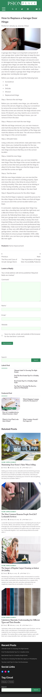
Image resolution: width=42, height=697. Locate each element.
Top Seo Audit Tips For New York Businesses (14, 662)
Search (4, 357)
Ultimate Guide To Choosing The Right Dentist (25, 371)
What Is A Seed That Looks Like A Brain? (10, 420)
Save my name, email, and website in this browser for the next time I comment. (22, 335)
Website (4, 325)
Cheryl (26, 26)
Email (3, 315)
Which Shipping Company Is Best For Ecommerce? (31, 400)
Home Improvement (16, 246)
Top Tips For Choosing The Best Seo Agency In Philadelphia (25, 387)
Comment (5, 280)
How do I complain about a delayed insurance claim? (10, 413)
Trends (11, 682)
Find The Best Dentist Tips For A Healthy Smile (26, 376)
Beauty (4, 682)
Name (4, 306)
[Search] (12, 9)
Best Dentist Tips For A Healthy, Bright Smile (25, 382)
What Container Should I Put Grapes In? (30, 420)
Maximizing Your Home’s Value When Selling (18, 465)
